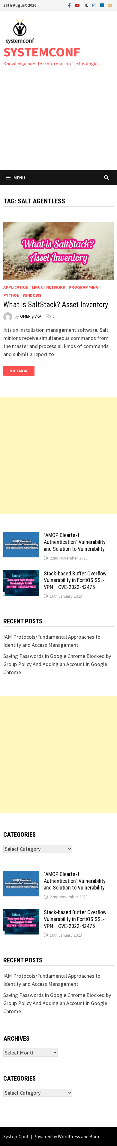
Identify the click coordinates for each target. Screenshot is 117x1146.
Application (15, 287)
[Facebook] (70, 5)
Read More (19, 371)
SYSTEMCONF (41, 52)
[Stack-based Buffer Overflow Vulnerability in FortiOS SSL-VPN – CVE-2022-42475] (21, 574)
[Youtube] (78, 5)
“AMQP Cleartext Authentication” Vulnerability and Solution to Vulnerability (75, 542)
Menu (19, 178)
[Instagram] (95, 5)
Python (11, 295)
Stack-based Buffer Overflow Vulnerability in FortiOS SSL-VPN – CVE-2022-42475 (75, 580)
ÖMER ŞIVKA (30, 316)
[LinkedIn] (102, 5)
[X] (86, 5)
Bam (94, 1136)
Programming (84, 287)
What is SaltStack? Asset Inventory (55, 304)
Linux (37, 287)
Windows (32, 295)
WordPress (69, 1136)
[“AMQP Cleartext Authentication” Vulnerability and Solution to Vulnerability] (21, 535)
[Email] (110, 5)
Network (55, 287)
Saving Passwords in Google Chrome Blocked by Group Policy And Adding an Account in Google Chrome (57, 664)
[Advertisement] (58, 124)
